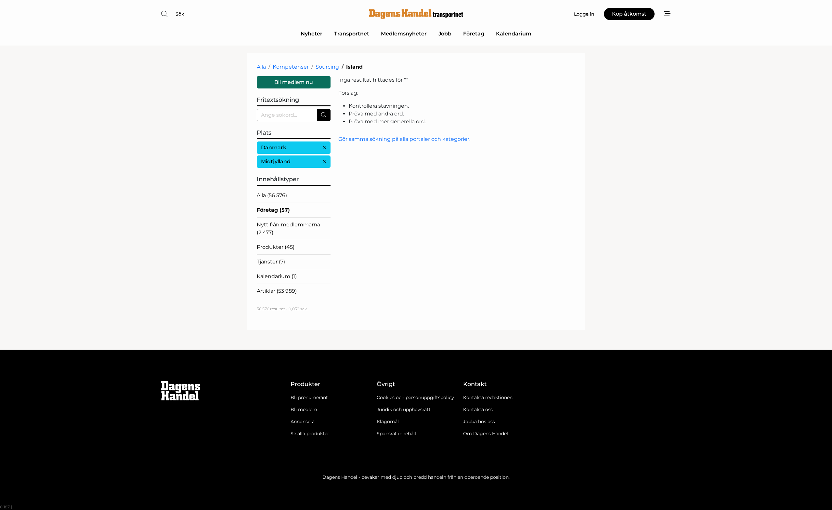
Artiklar (277, 291)
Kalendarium (513, 34)
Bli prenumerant (309, 397)
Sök (180, 14)
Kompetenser (291, 67)
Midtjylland (276, 161)
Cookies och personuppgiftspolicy (415, 397)
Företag (473, 34)
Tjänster (271, 262)
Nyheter (311, 34)
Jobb (444, 34)
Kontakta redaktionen (488, 397)
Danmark (273, 147)
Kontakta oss (478, 409)
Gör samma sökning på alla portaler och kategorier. (404, 139)
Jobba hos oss (479, 421)
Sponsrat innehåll (396, 433)
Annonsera (303, 421)
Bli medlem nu (293, 82)
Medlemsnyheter (404, 34)
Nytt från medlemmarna (288, 228)
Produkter (275, 247)
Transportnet (351, 34)
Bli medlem (304, 409)
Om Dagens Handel (485, 433)
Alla (261, 67)
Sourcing (327, 67)
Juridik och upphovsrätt (404, 409)
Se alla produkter (310, 433)
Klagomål (388, 421)
